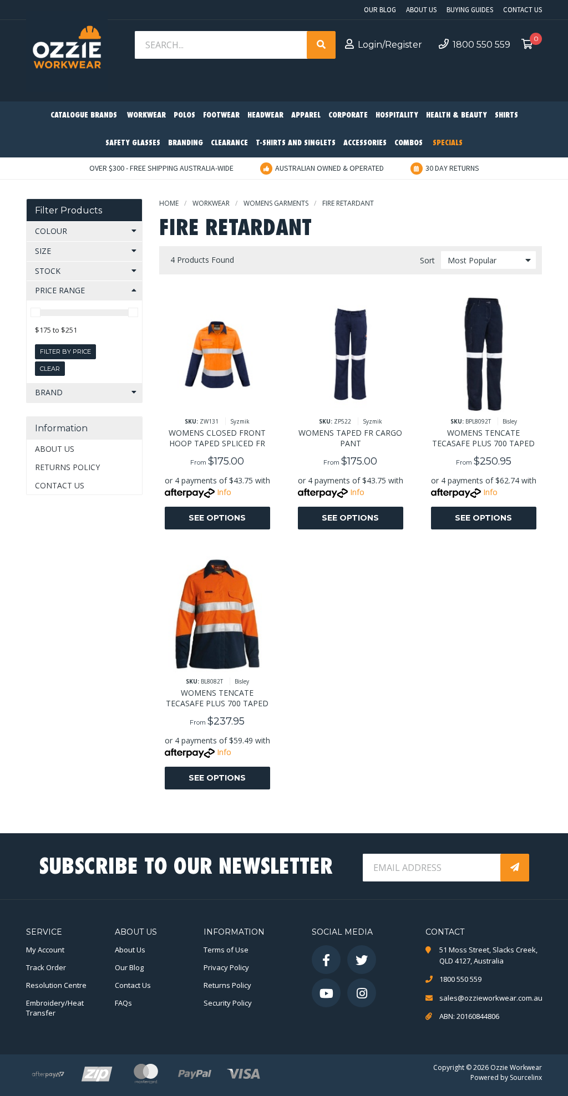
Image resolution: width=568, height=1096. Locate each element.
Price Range (60, 290)
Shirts (506, 115)
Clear (50, 369)
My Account (45, 950)
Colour (51, 231)
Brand (49, 392)
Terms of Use (226, 950)
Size (43, 251)
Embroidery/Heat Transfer (55, 1008)
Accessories (365, 143)
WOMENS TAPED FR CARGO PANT (350, 437)
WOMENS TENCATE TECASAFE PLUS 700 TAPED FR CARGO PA (483, 443)
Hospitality (397, 115)
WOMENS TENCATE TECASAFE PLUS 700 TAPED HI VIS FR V (217, 703)
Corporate (348, 115)
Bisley (510, 421)
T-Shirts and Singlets (296, 143)
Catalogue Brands (83, 115)
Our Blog (380, 9)
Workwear (146, 115)
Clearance (229, 143)
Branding (185, 143)
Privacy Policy (226, 967)
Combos (408, 143)
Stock (47, 271)
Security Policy (228, 1003)
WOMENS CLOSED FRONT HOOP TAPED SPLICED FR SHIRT (217, 443)
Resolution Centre (56, 985)
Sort (427, 260)
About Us (421, 9)
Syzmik (240, 421)
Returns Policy (67, 467)
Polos (184, 115)
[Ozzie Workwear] (67, 50)
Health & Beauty (456, 115)
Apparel (306, 115)
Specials (448, 143)
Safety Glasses (132, 143)
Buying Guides (470, 9)
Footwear (221, 115)
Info (224, 492)
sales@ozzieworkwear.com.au (490, 998)
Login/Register (390, 44)
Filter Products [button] (68, 210)
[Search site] (321, 45)
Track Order (46, 967)
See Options (217, 518)
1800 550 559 (481, 44)
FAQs (123, 1003)
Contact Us (522, 9)
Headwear (265, 115)
